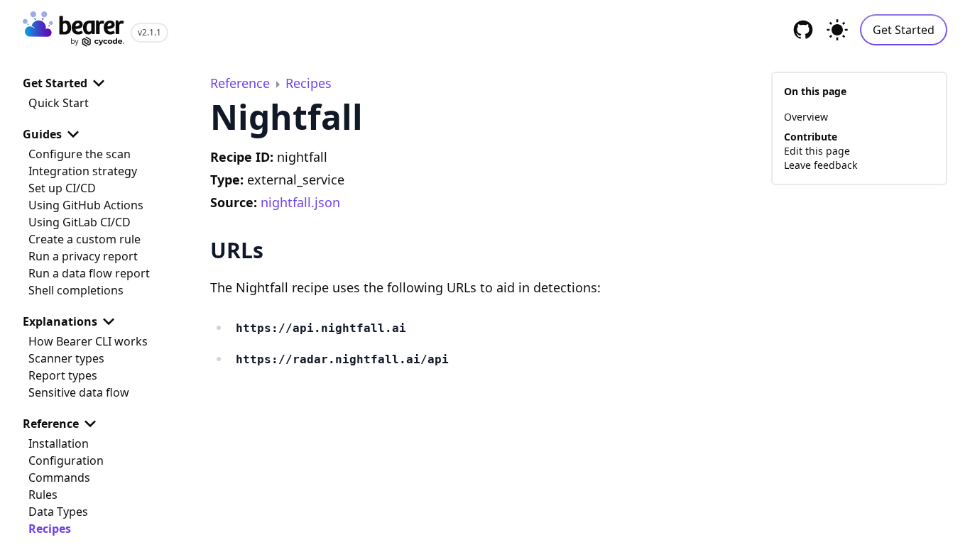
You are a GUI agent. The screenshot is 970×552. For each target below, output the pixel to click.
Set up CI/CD (62, 188)
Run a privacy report (83, 256)
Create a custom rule (84, 239)
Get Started (903, 30)
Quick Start (58, 103)
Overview (806, 116)
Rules (43, 494)
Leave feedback (820, 165)
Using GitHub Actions (85, 205)
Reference (51, 423)
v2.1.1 (149, 32)
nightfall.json (300, 202)
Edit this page (817, 151)
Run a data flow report (89, 273)
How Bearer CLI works (88, 341)
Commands (59, 477)
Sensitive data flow (78, 392)
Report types (62, 375)
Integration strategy (82, 171)
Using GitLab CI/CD (79, 222)
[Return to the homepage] (74, 30)
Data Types (58, 511)
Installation (58, 443)
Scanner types (66, 358)
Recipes (49, 528)
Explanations (60, 321)
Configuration (66, 460)
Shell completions (76, 290)
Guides (42, 134)
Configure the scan (79, 154)
